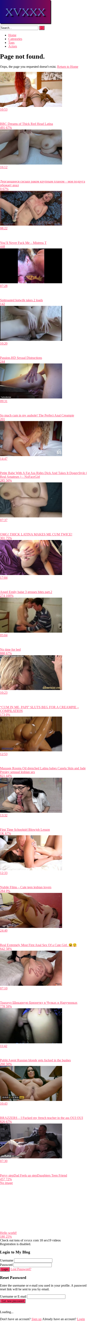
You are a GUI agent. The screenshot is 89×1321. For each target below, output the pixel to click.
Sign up (36, 1319)
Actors (12, 46)
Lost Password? (21, 1269)
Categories (15, 39)
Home (12, 35)
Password (6, 1265)
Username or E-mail (13, 1296)
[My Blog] (26, 23)
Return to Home (67, 66)
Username (6, 1260)
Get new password (13, 1301)
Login (5, 1269)
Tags (11, 42)
